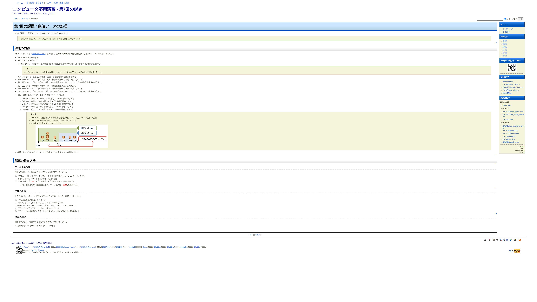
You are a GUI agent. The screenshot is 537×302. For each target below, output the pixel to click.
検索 (32, 3)
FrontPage (508, 81)
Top (15, 18)
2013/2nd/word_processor (513, 112)
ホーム (20, 3)
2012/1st (157, 247)
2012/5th (197, 247)
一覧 (27, 3)
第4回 (505, 50)
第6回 (505, 56)
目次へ (257, 235)
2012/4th (132, 247)
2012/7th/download (510, 131)
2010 (21, 18)
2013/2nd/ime (508, 120)
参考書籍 (506, 32)
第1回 (505, 41)
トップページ (508, 29)
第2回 (505, 44)
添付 (67, 3)
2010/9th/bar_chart (511, 90)
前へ (251, 235)
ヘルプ (48, 3)
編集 (61, 3)
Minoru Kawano (38, 250)
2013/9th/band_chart (511, 142)
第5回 (505, 53)
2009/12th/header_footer (513, 87)
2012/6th (119, 247)
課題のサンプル (38, 54)
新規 (56, 3)
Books (145, 247)
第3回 (505, 47)
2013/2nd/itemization (511, 134)
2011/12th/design (509, 136)
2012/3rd (184, 247)
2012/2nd (170, 247)
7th (27, 18)
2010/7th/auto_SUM (511, 84)
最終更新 (40, 3)
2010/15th (507, 93)
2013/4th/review (509, 139)
